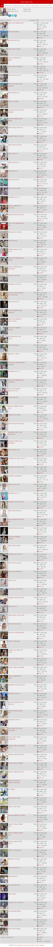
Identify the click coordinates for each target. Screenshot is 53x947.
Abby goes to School (15, 66)
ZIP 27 (40, 177)
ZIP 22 (40, 160)
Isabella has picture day (16, 528)
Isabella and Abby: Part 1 (16, 467)
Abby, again (12, 894)
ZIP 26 (40, 656)
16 (40, 190)
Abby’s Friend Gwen (15, 920)
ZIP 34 (40, 795)
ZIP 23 (40, 72)
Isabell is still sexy (14, 415)
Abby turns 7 (12, 606)
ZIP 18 (40, 290)
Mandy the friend (14, 859)
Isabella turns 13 (14, 371)
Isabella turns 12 (14, 493)
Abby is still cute (14, 484)
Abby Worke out (13, 93)
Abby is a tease (13, 101)
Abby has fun (12, 241)
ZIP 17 (40, 168)
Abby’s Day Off (13, 397)
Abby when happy (14, 929)
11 (40, 216)
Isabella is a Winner (14, 284)
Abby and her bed (14, 545)
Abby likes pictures (14, 511)
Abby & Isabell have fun (16, 772)
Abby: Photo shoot (14, 563)
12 (40, 182)
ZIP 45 (40, 281)
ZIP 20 (40, 142)
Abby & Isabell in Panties (16, 815)
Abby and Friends (14, 188)
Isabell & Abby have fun (16, 754)
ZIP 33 (40, 447)
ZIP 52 (40, 64)
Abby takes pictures (15, 145)
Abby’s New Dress (14, 798)
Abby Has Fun (13, 171)
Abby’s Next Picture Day (16, 615)
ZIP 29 (40, 151)
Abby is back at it (14, 868)
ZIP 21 (40, 38)
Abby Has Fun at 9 (14, 75)
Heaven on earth (13, 354)
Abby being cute (13, 450)
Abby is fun (12, 580)
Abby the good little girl (16, 423)
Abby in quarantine (14, 850)
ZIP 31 (40, 316)
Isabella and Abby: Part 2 (16, 458)
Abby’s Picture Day (14, 624)
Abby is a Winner (14, 275)
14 (40, 843)
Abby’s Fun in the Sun (15, 902)
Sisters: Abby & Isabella (16, 667)
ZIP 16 (40, 551)
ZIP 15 (40, 46)
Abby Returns (13, 876)
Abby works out (13, 162)
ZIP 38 (40, 90)
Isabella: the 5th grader (16, 598)
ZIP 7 (39, 342)
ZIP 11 (40, 839)
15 (40, 495)
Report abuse (39, 945)
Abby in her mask (14, 807)
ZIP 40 (40, 212)
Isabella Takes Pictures (16, 136)
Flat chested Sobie (14, 911)
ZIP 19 (40, 673)
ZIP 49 (40, 412)
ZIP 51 (40, 55)
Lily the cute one (13, 885)
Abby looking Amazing (16, 214)
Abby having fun (14, 345)
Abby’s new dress (14, 641)
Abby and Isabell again (16, 659)
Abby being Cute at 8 (15, 127)
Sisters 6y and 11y (14, 693)
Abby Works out (13, 40)
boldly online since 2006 (25, 945)
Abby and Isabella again (16, 632)
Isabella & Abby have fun (16, 685)
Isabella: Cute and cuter (16, 502)
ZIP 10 (40, 325)
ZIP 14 (40, 186)
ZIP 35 (40, 308)
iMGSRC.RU (9, 6)
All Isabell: (11, 789)
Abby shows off (13, 180)
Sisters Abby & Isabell (15, 763)
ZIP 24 (40, 29)
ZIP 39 (40, 99)
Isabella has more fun (15, 554)
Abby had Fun (13, 153)
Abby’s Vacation (13, 32)
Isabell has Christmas (15, 589)
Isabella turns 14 (14, 197)
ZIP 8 (39, 917)
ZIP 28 (40, 107)
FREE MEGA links (27, 2)
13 (40, 765)
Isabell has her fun (14, 720)
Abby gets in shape (14, 232)
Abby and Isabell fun (15, 571)
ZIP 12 (40, 203)
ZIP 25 (40, 691)
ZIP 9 (39, 874)
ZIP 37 (40, 81)
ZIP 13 (40, 578)
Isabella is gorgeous (15, 476)
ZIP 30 (40, 299)
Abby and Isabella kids (16, 23)
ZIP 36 (40, 229)
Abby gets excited (14, 49)
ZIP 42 (40, 395)
